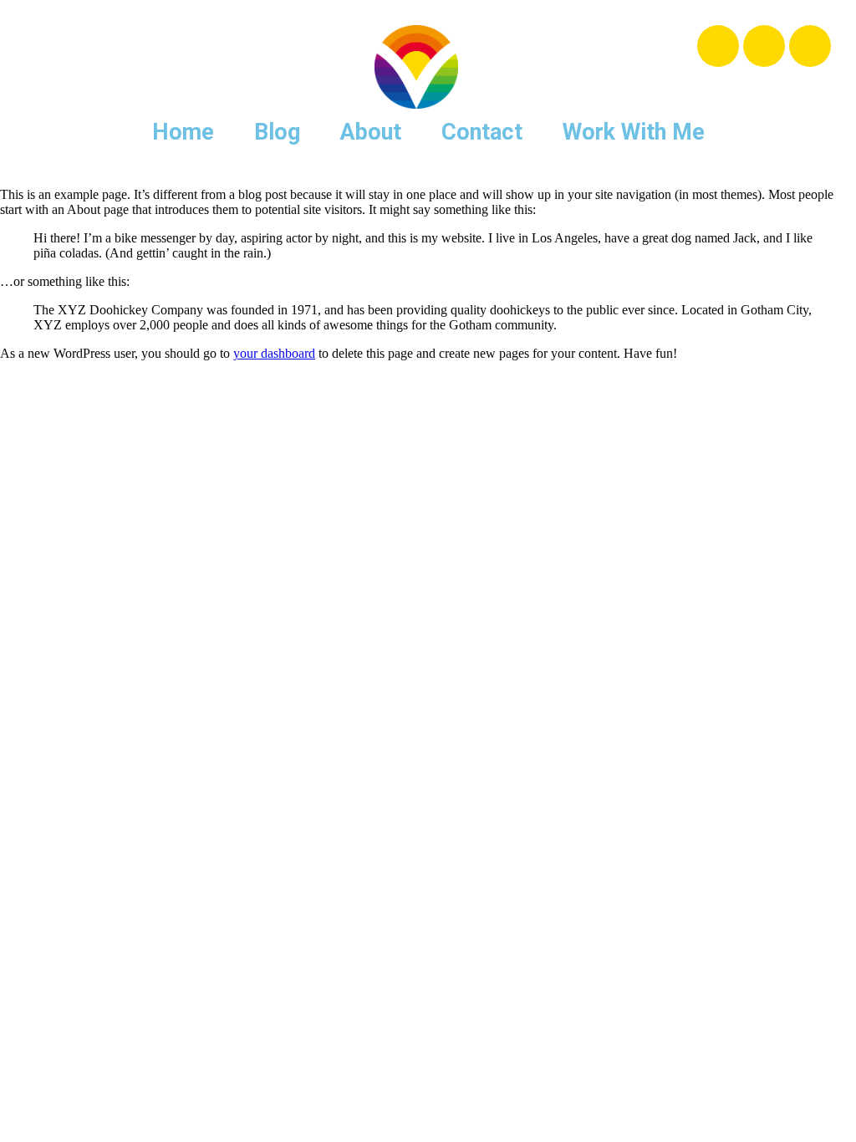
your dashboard (274, 353)
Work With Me (634, 132)
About (370, 132)
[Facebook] (718, 46)
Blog (277, 132)
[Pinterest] (810, 46)
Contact (481, 132)
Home (183, 132)
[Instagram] (764, 46)
